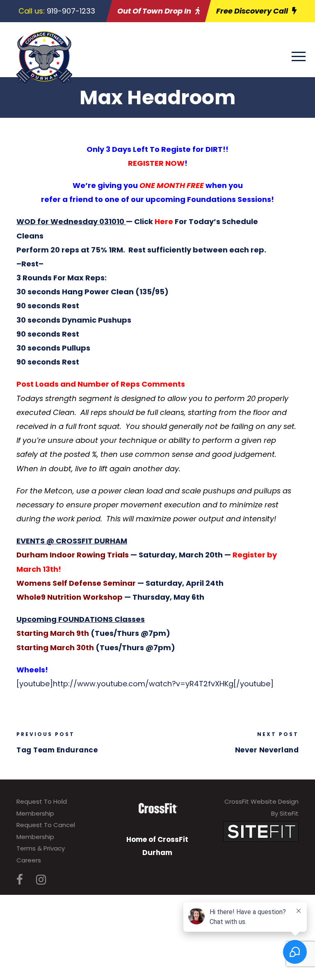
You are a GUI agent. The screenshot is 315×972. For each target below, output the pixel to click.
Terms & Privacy (40, 848)
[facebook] (19, 880)
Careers (28, 860)
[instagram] (41, 880)
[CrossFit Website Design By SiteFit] (261, 831)
